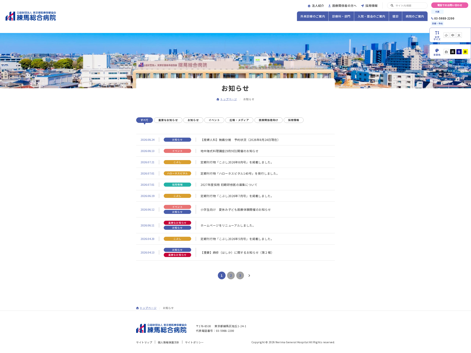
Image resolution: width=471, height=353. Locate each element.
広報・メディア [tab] (239, 120)
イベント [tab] (214, 120)
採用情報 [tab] (293, 120)
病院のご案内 (415, 16)
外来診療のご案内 (312, 16)
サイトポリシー (194, 342)
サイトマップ (144, 342)
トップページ (228, 99)
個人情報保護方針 (168, 342)
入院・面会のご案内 (371, 16)
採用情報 (371, 5)
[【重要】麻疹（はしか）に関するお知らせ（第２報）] (235, 252)
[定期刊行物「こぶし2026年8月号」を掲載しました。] (235, 162)
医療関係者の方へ (344, 5)
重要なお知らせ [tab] (168, 120)
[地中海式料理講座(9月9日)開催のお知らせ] (235, 150)
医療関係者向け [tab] (268, 120)
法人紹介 (318, 5)
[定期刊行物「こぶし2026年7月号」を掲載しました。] (235, 195)
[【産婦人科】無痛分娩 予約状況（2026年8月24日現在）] (235, 139)
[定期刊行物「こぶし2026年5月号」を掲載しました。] (235, 238)
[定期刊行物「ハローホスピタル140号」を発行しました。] (235, 173)
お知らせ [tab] (193, 120)
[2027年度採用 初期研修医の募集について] (235, 184)
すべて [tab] (144, 120)
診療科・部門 (341, 16)
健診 (395, 16)
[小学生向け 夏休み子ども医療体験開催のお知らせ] (235, 209)
